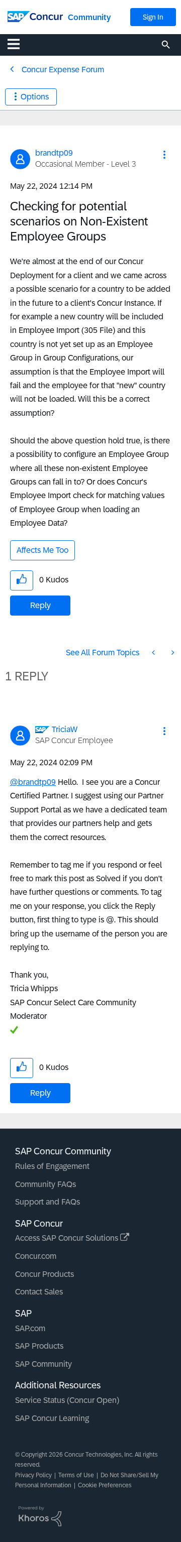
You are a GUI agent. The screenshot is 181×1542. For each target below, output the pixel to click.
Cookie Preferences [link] (105, 1485)
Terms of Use (76, 1475)
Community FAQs (45, 1184)
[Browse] (19, 44)
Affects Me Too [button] (42, 550)
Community (89, 17)
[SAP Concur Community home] (35, 16)
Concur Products (44, 1274)
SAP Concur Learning (52, 1418)
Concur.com (35, 1256)
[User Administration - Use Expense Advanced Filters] (172, 652)
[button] (164, 154)
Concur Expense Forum (63, 69)
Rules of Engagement (52, 1166)
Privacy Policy (33, 1475)
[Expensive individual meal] (154, 652)
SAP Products (39, 1346)
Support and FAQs (47, 1202)
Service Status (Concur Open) (67, 1400)
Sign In (153, 17)
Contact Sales (39, 1291)
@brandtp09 (33, 782)
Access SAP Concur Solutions (67, 1238)
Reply (40, 605)
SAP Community (43, 1364)
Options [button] (35, 96)
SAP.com (30, 1328)
